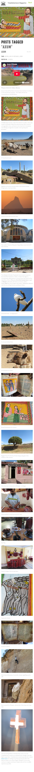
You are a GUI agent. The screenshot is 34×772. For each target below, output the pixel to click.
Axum (3, 51)
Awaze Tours (4, 758)
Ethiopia (10, 59)
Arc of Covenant (14, 56)
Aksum (7, 56)
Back (30, 2)
